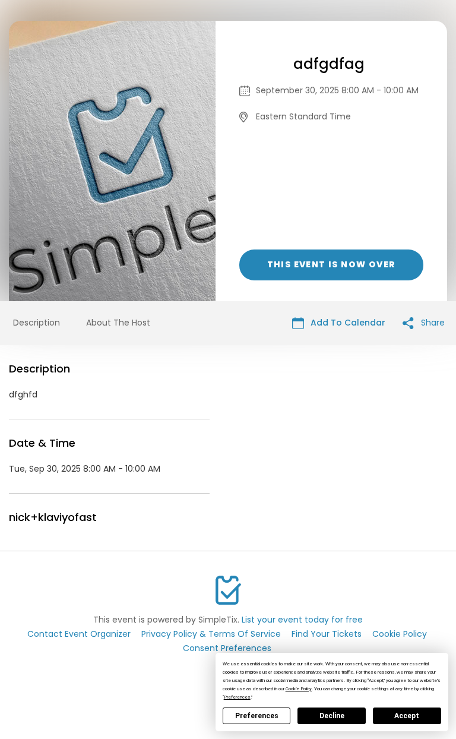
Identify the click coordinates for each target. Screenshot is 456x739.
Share (432, 323)
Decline (331, 716)
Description (36, 323)
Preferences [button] (237, 697)
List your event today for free (302, 620)
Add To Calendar (346, 323)
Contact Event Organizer (79, 634)
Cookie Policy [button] (299, 688)
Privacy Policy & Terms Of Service (211, 634)
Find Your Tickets (327, 634)
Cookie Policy (399, 634)
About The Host (118, 323)
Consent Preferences (227, 648)
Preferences (256, 716)
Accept (406, 716)
